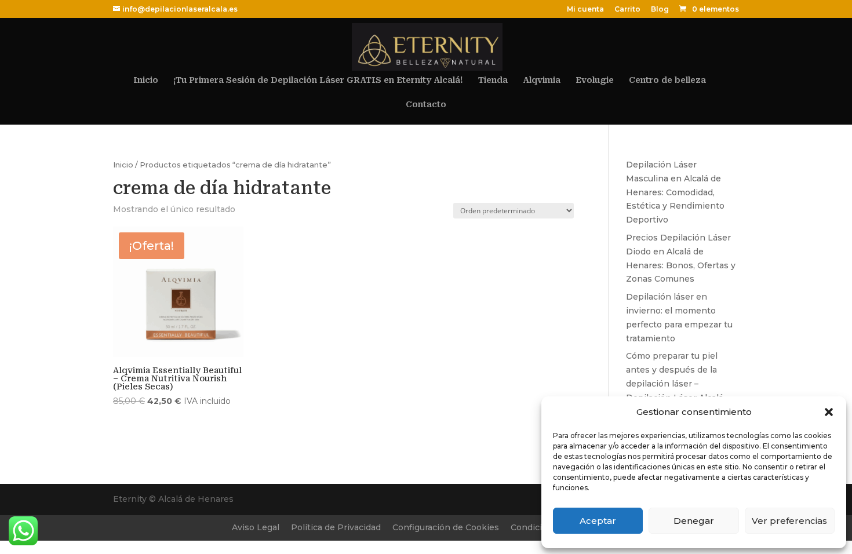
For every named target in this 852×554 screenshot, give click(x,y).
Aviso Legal (255, 527)
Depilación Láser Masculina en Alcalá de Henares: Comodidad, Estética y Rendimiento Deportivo (675, 192)
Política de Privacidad (336, 527)
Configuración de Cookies (445, 527)
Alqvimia (541, 80)
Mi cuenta (585, 9)
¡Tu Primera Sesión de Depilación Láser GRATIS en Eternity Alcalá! (318, 80)
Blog (660, 9)
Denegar (693, 520)
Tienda (493, 80)
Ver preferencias (789, 520)
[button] (829, 412)
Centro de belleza (667, 80)
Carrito (627, 9)
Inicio (145, 80)
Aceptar (598, 520)
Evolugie (595, 80)
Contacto (426, 104)
